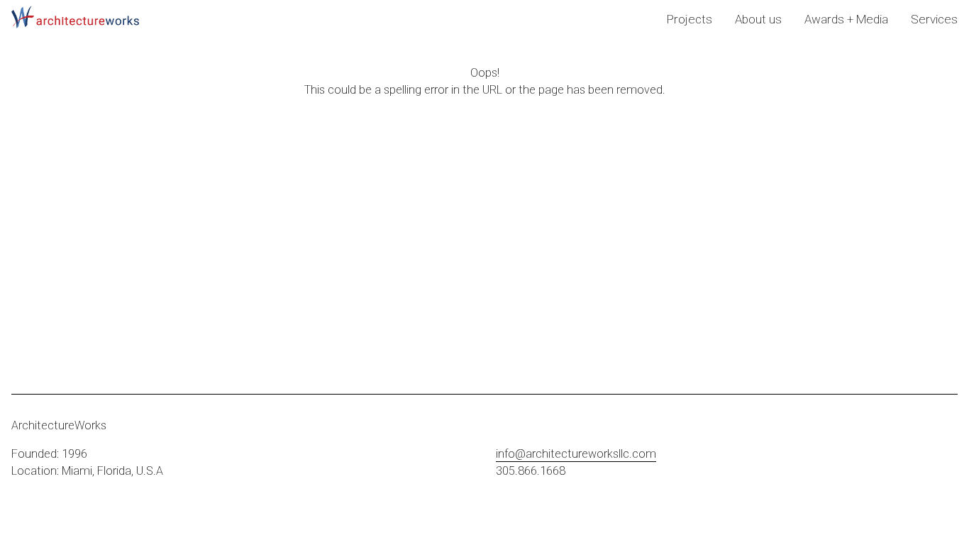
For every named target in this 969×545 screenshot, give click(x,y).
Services (934, 19)
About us (758, 19)
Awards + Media (846, 19)
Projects (689, 19)
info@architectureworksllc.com (576, 454)
